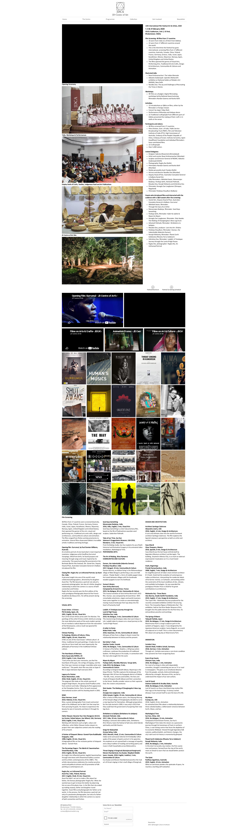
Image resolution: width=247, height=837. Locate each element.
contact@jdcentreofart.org (69, 811)
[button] (110, 19)
